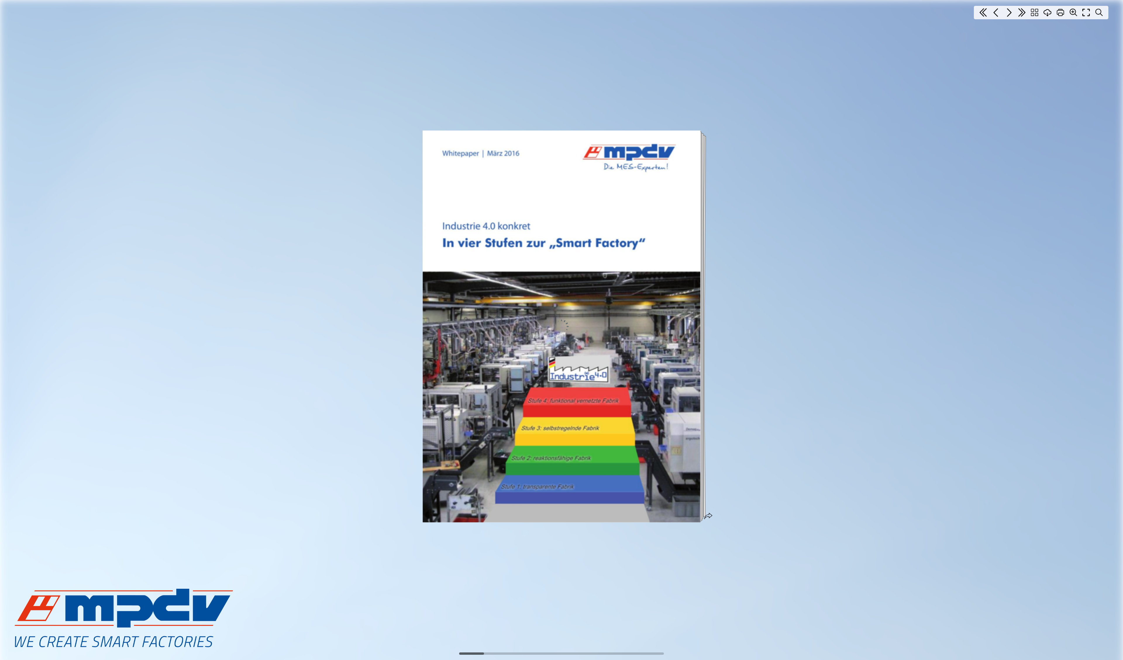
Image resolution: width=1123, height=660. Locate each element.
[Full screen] (1086, 12)
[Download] (1047, 12)
